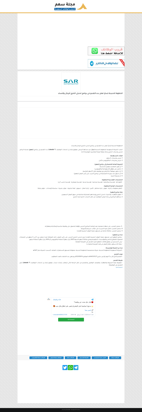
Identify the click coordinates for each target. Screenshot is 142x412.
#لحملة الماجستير (84, 357)
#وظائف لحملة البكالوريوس (38, 357)
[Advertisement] (71, 26)
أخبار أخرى (117, 99)
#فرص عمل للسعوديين (100, 357)
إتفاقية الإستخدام (66, 409)
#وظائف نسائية (115, 357)
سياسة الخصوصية (75, 409)
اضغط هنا (71, 319)
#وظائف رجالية (70, 357)
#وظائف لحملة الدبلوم (56, 357)
